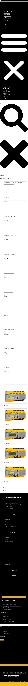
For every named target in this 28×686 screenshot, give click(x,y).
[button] (14, 56)
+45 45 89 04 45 (15, 684)
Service (6, 17)
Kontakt (6, 20)
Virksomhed (7, 19)
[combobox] (7, 133)
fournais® (22, 681)
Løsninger (7, 14)
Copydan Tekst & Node (13, 675)
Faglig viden (7, 16)
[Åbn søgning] (5, 24)
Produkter (7, 13)
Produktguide (8, 11)
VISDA (5, 675)
